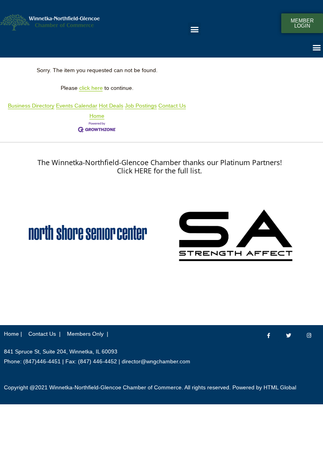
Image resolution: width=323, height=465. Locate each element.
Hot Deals (111, 105)
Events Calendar (76, 105)
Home (96, 116)
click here (91, 88)
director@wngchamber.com (156, 361)
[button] (194, 28)
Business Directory (31, 105)
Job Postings (141, 105)
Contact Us (172, 105)
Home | (13, 334)
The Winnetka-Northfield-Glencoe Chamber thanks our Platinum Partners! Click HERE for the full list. (159, 167)
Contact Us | (44, 334)
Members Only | (87, 334)
